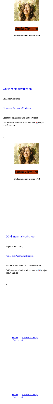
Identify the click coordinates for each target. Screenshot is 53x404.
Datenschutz (18, 340)
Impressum (33, 340)
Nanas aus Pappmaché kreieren (17, 108)
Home (15, 337)
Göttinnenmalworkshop (17, 88)
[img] (27, 10)
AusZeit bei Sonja (30, 337)
